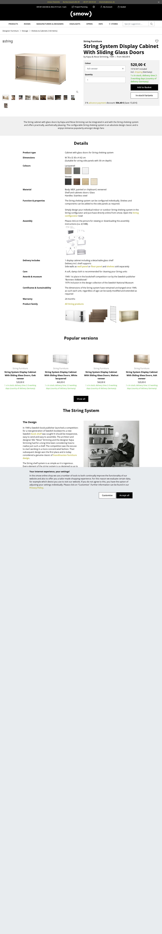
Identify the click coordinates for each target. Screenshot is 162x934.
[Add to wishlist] (157, 41)
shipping (138, 72)
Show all (81, 399)
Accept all (124, 495)
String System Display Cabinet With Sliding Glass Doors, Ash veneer (142, 375)
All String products (74, 304)
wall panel (82, 266)
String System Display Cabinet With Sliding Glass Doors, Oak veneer (20, 375)
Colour (88, 63)
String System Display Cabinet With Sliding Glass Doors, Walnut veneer (101, 375)
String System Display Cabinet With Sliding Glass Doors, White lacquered (60, 375)
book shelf (36, 433)
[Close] (158, 2)
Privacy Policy (36, 487)
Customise (107, 495)
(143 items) (44, 31)
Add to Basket (144, 87)
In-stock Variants (144, 95)
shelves (110, 266)
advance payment (97, 102)
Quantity (89, 74)
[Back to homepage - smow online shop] (81, 14)
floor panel (96, 266)
